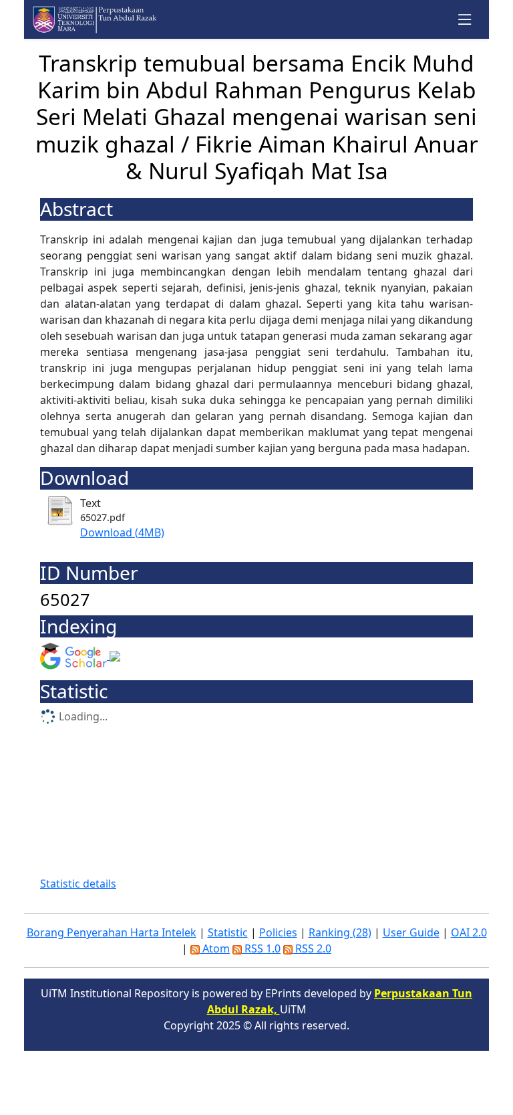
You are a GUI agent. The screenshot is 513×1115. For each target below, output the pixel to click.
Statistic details (78, 883)
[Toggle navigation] (465, 19)
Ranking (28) (340, 932)
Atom (215, 948)
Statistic (228, 932)
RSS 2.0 (312, 948)
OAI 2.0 (469, 932)
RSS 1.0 (261, 948)
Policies (278, 932)
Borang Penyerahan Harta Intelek (111, 932)
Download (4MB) (122, 532)
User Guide (411, 932)
